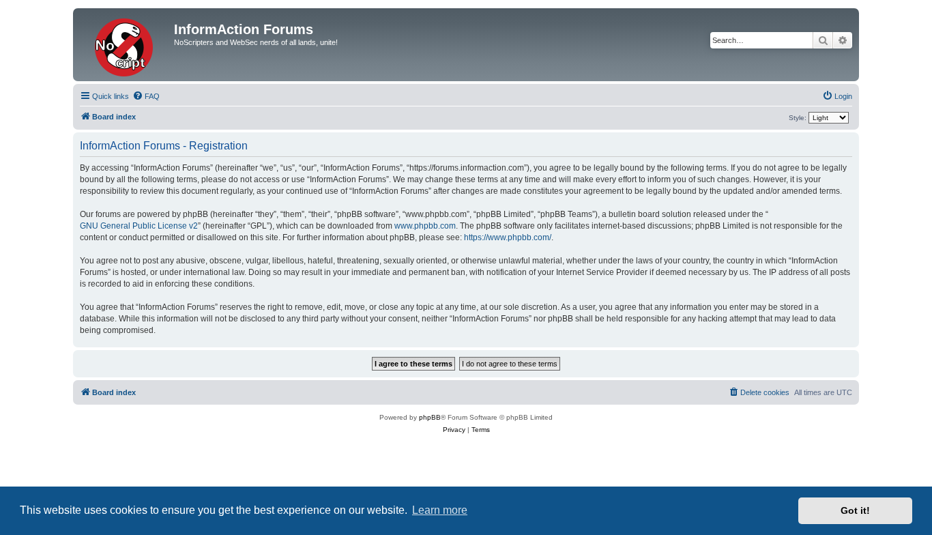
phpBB (430, 417)
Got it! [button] (855, 510)
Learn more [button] (439, 510)
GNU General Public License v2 (139, 226)
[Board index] (125, 45)
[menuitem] (146, 96)
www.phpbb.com (425, 226)
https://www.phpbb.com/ (507, 237)
